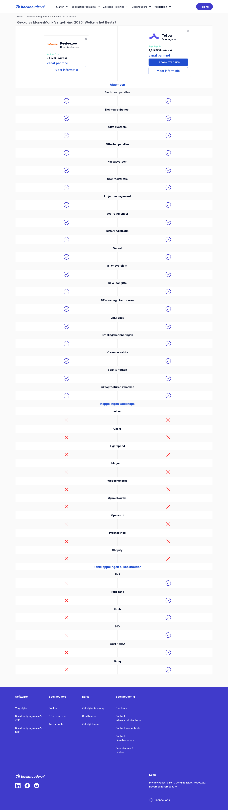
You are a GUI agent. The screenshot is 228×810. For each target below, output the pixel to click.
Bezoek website (168, 62)
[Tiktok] (27, 785)
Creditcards (89, 716)
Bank (85, 696)
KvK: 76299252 (197, 782)
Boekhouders (139, 6)
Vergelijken (21, 708)
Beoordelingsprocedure (163, 786)
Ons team (121, 708)
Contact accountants (128, 728)
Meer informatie (66, 70)
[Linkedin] (18, 785)
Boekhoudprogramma (84, 6)
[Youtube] (36, 785)
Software (21, 696)
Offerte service (57, 716)
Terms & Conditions (176, 782)
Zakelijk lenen (90, 724)
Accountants (56, 724)
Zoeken (53, 708)
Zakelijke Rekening (113, 6)
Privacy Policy (157, 782)
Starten (60, 6)
